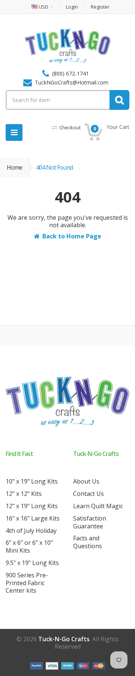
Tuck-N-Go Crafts (64, 639)
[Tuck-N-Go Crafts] (68, 45)
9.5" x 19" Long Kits (32, 563)
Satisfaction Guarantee (89, 522)
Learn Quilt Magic (98, 506)
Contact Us (88, 494)
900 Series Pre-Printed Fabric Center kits (27, 583)
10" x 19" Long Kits (32, 481)
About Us (86, 481)
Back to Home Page (71, 236)
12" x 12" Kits (24, 494)
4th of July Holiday (31, 531)
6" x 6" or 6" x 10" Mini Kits (29, 546)
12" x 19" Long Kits (32, 506)
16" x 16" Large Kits (33, 518)
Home (14, 167)
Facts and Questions (87, 542)
